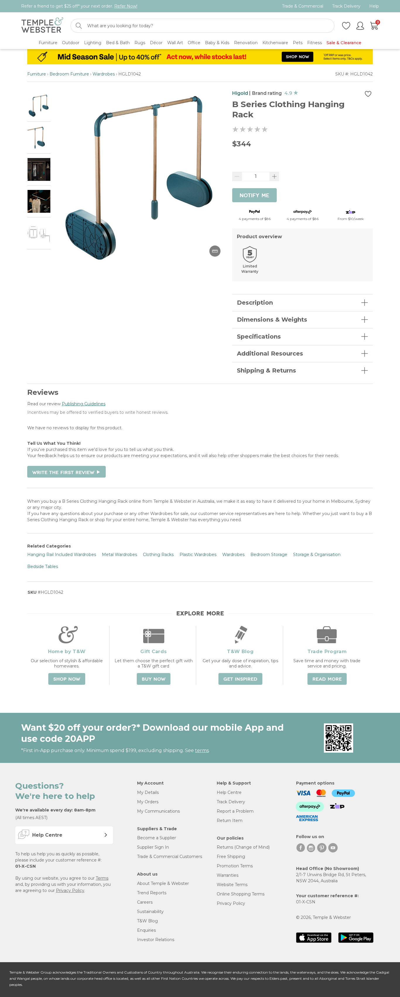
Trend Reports (151, 892)
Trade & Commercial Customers (169, 856)
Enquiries (146, 930)
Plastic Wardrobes (198, 554)
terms (202, 750)
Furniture (36, 74)
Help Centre (229, 792)
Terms (102, 878)
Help (374, 6)
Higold (240, 93)
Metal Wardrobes (119, 554)
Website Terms (232, 884)
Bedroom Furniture (69, 74)
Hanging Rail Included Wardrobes (61, 554)
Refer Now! (125, 6)
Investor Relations (155, 939)
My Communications (158, 811)
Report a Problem (235, 811)
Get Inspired (240, 679)
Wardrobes (104, 74)
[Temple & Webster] (42, 26)
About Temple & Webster (163, 883)
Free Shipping (231, 856)
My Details (148, 792)
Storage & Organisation (317, 554)
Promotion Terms (235, 866)
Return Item (229, 820)
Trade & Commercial (302, 6)
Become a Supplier (156, 837)
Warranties (227, 875)
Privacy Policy (70, 890)
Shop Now (66, 679)
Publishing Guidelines (83, 403)
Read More (327, 679)
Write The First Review (66, 473)
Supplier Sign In (153, 847)
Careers (145, 902)
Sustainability (150, 911)
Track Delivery (346, 6)
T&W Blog (147, 921)
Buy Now (153, 679)
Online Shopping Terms (240, 894)
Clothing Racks (158, 554)
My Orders (147, 801)
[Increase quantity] (274, 176)
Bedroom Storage (268, 554)
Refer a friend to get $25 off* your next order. (79, 6)
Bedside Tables (42, 566)
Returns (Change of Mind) (243, 847)
